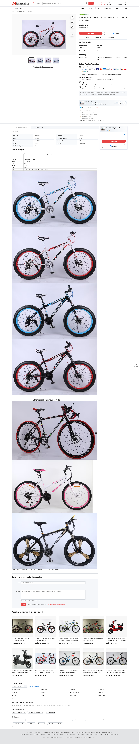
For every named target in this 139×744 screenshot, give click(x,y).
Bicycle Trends (41, 724)
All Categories (17, 8)
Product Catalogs (34, 686)
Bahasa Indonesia (114, 734)
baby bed (43, 692)
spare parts (101, 692)
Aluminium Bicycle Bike (18, 724)
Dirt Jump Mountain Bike (19, 712)
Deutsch (66, 734)
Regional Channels (88, 732)
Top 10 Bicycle (31, 724)
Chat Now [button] (117, 33)
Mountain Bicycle (31, 11)
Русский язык (55, 734)
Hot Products (30, 732)
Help (99, 8)
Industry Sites (80, 732)
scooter (42, 695)
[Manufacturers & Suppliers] (20, 3)
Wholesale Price (71, 732)
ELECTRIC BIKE (102, 689)
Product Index (97, 732)
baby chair (14, 692)
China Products (38, 732)
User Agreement (78, 737)
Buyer (90, 8)
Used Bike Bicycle (105, 720)
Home (13, 11)
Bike (25, 11)
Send (24, 604)
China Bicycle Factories (18, 720)
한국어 (82, 734)
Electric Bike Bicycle (79, 720)
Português (42, 734)
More (13, 727)
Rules (126, 8)
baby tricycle (101, 695)
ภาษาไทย (96, 734)
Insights (110, 732)
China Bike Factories (33, 720)
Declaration (86, 737)
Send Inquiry (91, 33)
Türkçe (101, 734)
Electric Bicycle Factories (65, 720)
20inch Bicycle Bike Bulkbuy (55, 724)
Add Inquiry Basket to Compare (44, 67)
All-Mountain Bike (50, 712)
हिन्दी (91, 734)
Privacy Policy (93, 737)
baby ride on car (73, 695)
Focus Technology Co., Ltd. (59, 737)
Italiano (61, 734)
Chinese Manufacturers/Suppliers (50, 732)
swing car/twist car (74, 692)
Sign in (125, 4)
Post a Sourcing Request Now (56, 604)
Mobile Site (104, 732)
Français (48, 734)
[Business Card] (125, 134)
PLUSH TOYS (44, 689)
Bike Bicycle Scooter (118, 720)
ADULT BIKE (72, 689)
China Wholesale (63, 732)
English (32, 734)
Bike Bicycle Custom (93, 720)
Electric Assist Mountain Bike (36, 712)
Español (37, 734)
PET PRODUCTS (16, 689)
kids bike (14, 695)
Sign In (82, 120)
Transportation (19, 11)
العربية (78, 734)
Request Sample (109, 37)
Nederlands (72, 734)
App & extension (108, 8)
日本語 (87, 734)
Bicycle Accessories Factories (48, 720)
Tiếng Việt (106, 734)
